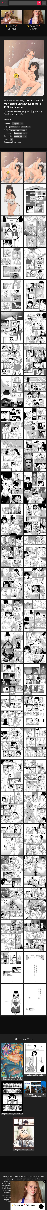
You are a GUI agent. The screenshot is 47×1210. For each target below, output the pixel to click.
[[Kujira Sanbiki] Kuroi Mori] (12, 1097)
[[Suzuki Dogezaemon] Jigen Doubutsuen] (35, 1087)
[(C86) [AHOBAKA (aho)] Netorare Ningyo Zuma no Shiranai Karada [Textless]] (12, 1060)
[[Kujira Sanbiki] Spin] (35, 1058)
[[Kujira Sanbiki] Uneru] (23, 1133)
